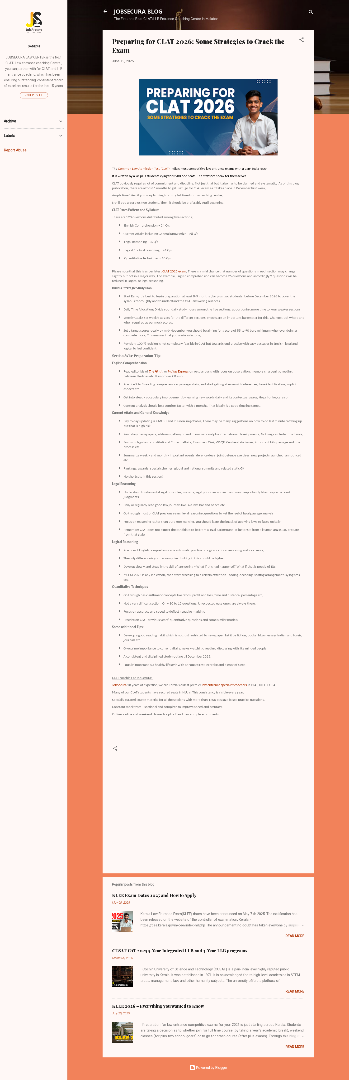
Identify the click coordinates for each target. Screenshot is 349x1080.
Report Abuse (15, 150)
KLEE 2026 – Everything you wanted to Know (158, 1006)
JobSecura (119, 685)
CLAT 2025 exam (174, 271)
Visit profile (34, 95)
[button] (301, 40)
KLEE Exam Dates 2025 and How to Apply (154, 895)
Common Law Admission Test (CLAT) (144, 169)
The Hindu (156, 371)
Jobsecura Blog (138, 11)
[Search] (311, 13)
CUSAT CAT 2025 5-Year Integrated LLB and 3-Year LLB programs (179, 951)
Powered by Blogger (211, 1067)
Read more (295, 936)
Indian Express (178, 371)
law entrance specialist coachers (224, 685)
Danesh (34, 46)
